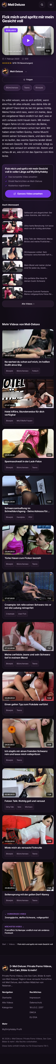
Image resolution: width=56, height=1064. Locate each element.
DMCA (33, 1012)
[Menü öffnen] (51, 5)
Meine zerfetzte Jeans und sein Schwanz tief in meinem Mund (27, 656)
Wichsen (28, 807)
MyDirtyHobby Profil (14, 1029)
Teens (27, 87)
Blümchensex (12, 87)
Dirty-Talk (10, 807)
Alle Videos (28, 304)
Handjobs (21, 517)
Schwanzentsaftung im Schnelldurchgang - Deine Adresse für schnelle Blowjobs (26, 510)
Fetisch (35, 371)
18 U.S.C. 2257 (36, 1007)
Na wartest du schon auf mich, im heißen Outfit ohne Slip (27, 363)
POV (30, 517)
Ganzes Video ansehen (34, 194)
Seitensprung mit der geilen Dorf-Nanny (27, 894)
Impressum (35, 997)
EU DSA (33, 1017)
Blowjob (39, 87)
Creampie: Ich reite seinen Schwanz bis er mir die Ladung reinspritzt (28, 606)
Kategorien (7, 1007)
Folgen (39, 80)
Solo (19, 807)
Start (4, 944)
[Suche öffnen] (42, 5)
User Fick (22, 614)
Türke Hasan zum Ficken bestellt (23, 558)
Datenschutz (36, 1002)
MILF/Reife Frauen (24, 421)
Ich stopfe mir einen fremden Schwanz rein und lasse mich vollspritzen (26, 753)
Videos (12, 944)
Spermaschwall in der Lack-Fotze (23, 461)
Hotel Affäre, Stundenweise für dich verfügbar (24, 413)
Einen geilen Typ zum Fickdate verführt (26, 704)
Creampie (10, 614)
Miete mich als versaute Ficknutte (23, 847)
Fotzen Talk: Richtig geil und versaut (25, 801)
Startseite (7, 997)
